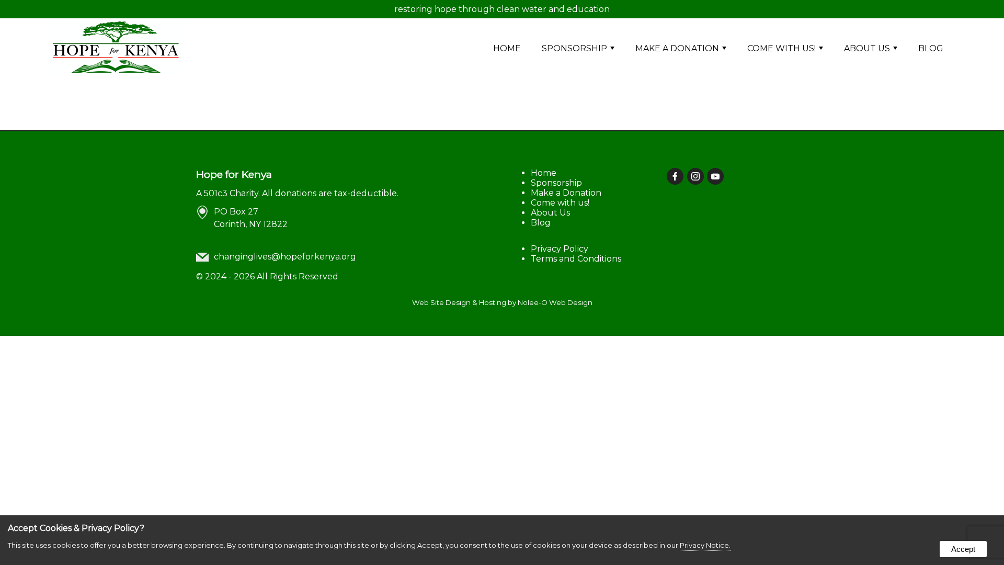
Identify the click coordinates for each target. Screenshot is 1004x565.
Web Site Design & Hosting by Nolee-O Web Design (502, 302)
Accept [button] (963, 549)
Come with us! (781, 48)
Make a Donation (677, 48)
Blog (930, 48)
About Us (867, 48)
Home (507, 48)
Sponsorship (574, 48)
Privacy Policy (559, 249)
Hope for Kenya (234, 174)
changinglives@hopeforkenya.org (285, 257)
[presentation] (676, 177)
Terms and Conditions (576, 259)
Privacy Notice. (705, 545)
